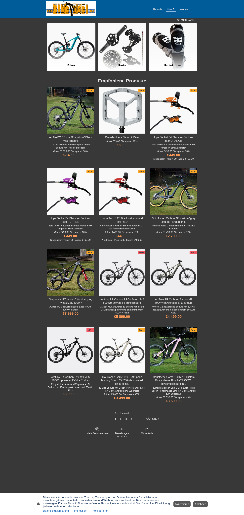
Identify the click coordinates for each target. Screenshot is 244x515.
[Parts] (122, 41)
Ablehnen (200, 504)
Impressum (80, 510)
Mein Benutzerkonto (97, 433)
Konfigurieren (100, 510)
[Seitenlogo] (71, 8)
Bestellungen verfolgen (122, 434)
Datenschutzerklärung (56, 510)
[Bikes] (71, 41)
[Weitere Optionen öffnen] (194, 9)
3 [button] (126, 419)
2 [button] (121, 419)
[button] (153, 419)
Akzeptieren (182, 504)
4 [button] (131, 419)
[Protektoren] (173, 41)
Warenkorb (147, 433)
